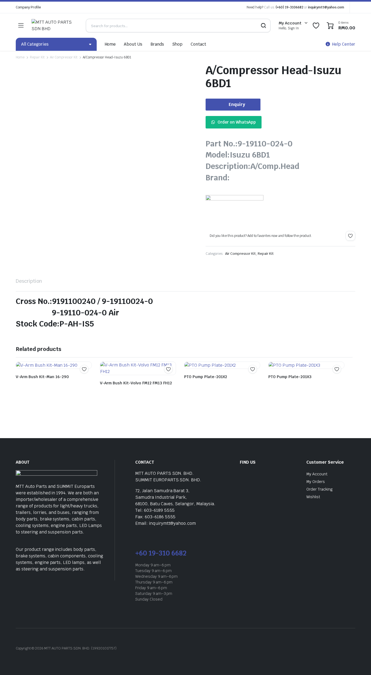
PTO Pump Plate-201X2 (205, 376)
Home (110, 44)
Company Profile (28, 7)
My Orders (315, 481)
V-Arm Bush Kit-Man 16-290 (42, 376)
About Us (133, 44)
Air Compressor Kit (63, 57)
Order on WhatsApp (237, 122)
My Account (317, 474)
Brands (157, 44)
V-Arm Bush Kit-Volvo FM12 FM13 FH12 (136, 383)
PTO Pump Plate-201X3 (290, 376)
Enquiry (237, 104)
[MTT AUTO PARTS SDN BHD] (53, 25)
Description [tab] (29, 281)
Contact (198, 44)
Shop (177, 44)
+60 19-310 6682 (160, 553)
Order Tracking (319, 489)
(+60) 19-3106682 (289, 7)
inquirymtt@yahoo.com (326, 7)
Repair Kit (37, 57)
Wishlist (313, 496)
